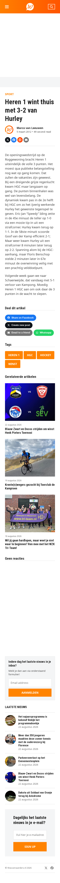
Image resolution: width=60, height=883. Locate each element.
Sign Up (30, 847)
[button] (7, 6)
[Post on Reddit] (20, 140)
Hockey (45, 355)
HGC (30, 355)
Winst (12, 364)
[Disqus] (30, 607)
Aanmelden (30, 692)
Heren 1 (14, 355)
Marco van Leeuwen (30, 128)
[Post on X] (7, 140)
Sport (9, 94)
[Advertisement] (30, 45)
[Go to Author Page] (9, 129)
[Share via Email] (26, 140)
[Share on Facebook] (13, 140)
